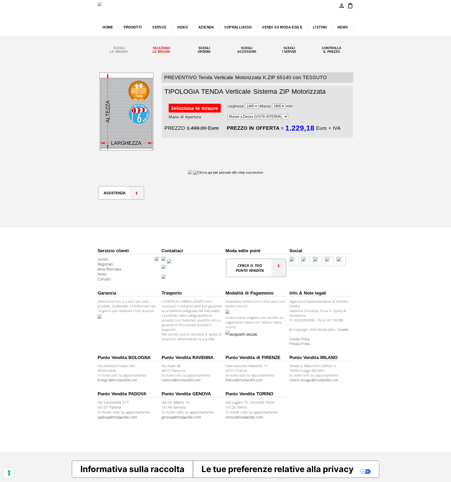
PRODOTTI (133, 27)
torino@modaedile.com (244, 417)
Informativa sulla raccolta (132, 469)
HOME (108, 27)
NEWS (342, 27)
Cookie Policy (299, 339)
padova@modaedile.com (117, 417)
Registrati (105, 264)
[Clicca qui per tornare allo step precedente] (190, 172)
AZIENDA (206, 27)
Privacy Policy (299, 343)
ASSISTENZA (115, 192)
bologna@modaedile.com (117, 380)
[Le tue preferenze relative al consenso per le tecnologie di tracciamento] (9, 473)
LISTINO (320, 27)
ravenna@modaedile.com (181, 380)
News (102, 274)
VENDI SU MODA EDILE (282, 27)
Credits (343, 329)
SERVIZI (159, 27)
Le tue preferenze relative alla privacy (277, 469)
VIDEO (182, 27)
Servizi (103, 259)
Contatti (104, 279)
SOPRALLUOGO (238, 27)
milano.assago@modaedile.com (313, 380)
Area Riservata (109, 269)
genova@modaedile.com (181, 417)
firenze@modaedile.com (244, 380)
